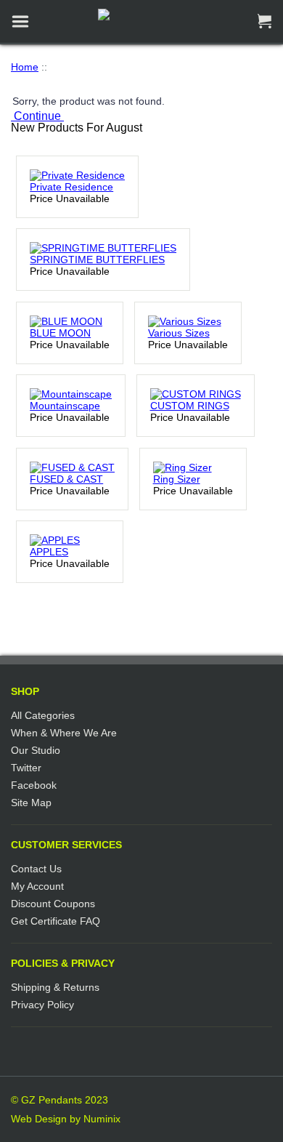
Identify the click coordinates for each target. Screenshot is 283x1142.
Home (24, 67)
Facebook (34, 785)
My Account (37, 886)
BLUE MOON (60, 333)
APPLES (49, 552)
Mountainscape (65, 405)
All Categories (43, 715)
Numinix (101, 1119)
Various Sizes (179, 333)
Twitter (26, 768)
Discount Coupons (53, 903)
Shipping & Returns (55, 987)
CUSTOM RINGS (189, 405)
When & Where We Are (64, 733)
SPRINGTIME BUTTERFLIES (97, 259)
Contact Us (36, 869)
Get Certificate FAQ (55, 921)
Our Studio (35, 750)
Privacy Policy (42, 1005)
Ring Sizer (176, 479)
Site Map (31, 802)
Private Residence (71, 187)
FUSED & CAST (66, 479)
